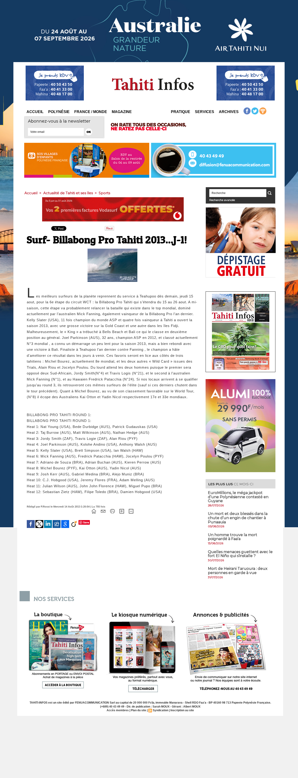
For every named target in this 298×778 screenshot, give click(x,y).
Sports (104, 193)
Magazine (122, 112)
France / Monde (90, 112)
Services (204, 112)
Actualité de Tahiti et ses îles (68, 193)
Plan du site (138, 710)
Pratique (180, 112)
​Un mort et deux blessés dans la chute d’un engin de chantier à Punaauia (238, 517)
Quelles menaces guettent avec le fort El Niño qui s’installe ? (240, 554)
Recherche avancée (222, 200)
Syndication (160, 710)
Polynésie (59, 112)
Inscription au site (182, 710)
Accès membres (118, 710)
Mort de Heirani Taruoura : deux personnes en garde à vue (238, 570)
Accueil (35, 112)
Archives (229, 112)
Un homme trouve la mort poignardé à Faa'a (232, 537)
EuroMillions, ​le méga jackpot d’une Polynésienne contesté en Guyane (238, 497)
